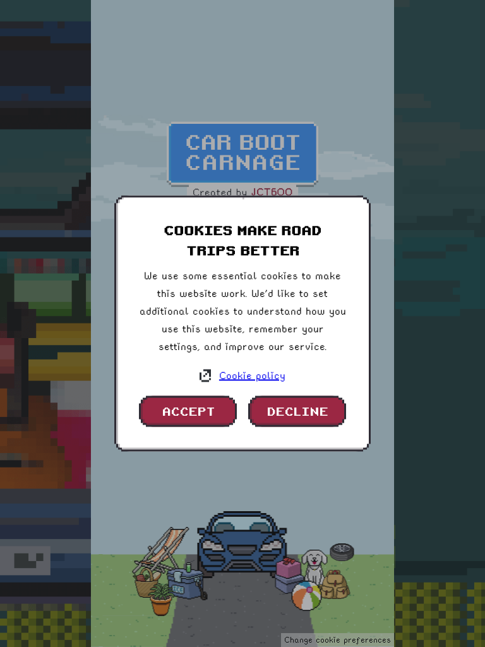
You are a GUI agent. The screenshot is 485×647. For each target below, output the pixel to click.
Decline (297, 411)
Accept (188, 411)
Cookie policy (252, 376)
